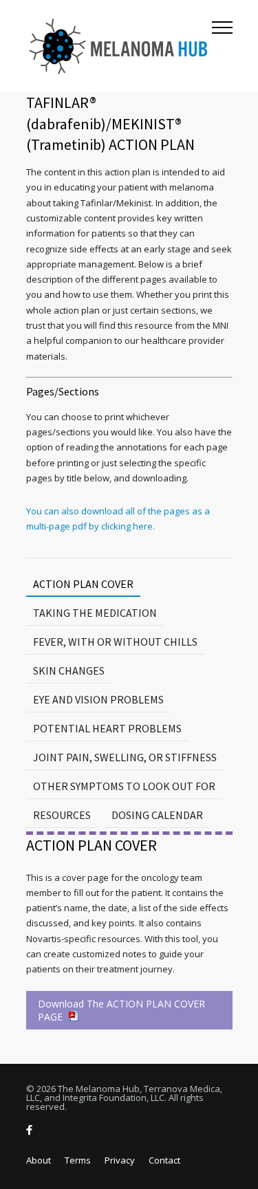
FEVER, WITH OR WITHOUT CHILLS (115, 641)
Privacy (120, 1160)
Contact (164, 1160)
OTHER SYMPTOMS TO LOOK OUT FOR (124, 786)
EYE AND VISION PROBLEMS (98, 699)
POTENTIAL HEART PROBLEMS (107, 728)
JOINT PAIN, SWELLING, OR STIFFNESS (125, 757)
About (38, 1160)
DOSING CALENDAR (157, 815)
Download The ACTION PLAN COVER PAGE (121, 1010)
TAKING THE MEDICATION (95, 613)
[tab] (83, 584)
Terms (78, 1160)
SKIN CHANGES (69, 670)
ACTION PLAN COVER (83, 584)
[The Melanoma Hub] (119, 46)
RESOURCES (62, 815)
